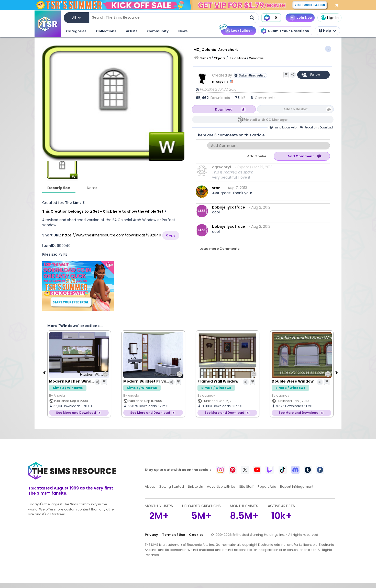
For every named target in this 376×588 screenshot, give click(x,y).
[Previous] (44, 372)
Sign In (332, 17)
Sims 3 (205, 58)
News (182, 31)
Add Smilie (256, 156)
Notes (92, 187)
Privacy (151, 534)
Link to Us (195, 486)
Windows (256, 58)
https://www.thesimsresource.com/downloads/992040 (111, 235)
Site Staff (246, 486)
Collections (106, 31)
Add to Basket (295, 109)
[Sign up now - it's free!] (78, 286)
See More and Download (76, 412)
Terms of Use (173, 534)
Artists (131, 31)
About (150, 486)
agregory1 (221, 167)
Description (58, 187)
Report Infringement (296, 486)
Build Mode (237, 58)
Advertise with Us (221, 486)
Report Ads (267, 486)
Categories (76, 31)
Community (158, 31)
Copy (170, 235)
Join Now (304, 17)
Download (224, 109)
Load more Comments (219, 248)
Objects (220, 58)
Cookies (196, 534)
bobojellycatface (228, 207)
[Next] (337, 372)
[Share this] (293, 75)
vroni (217, 187)
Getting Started (171, 486)
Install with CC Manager (267, 119)
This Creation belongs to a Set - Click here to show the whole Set (102, 211)
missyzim (220, 81)
